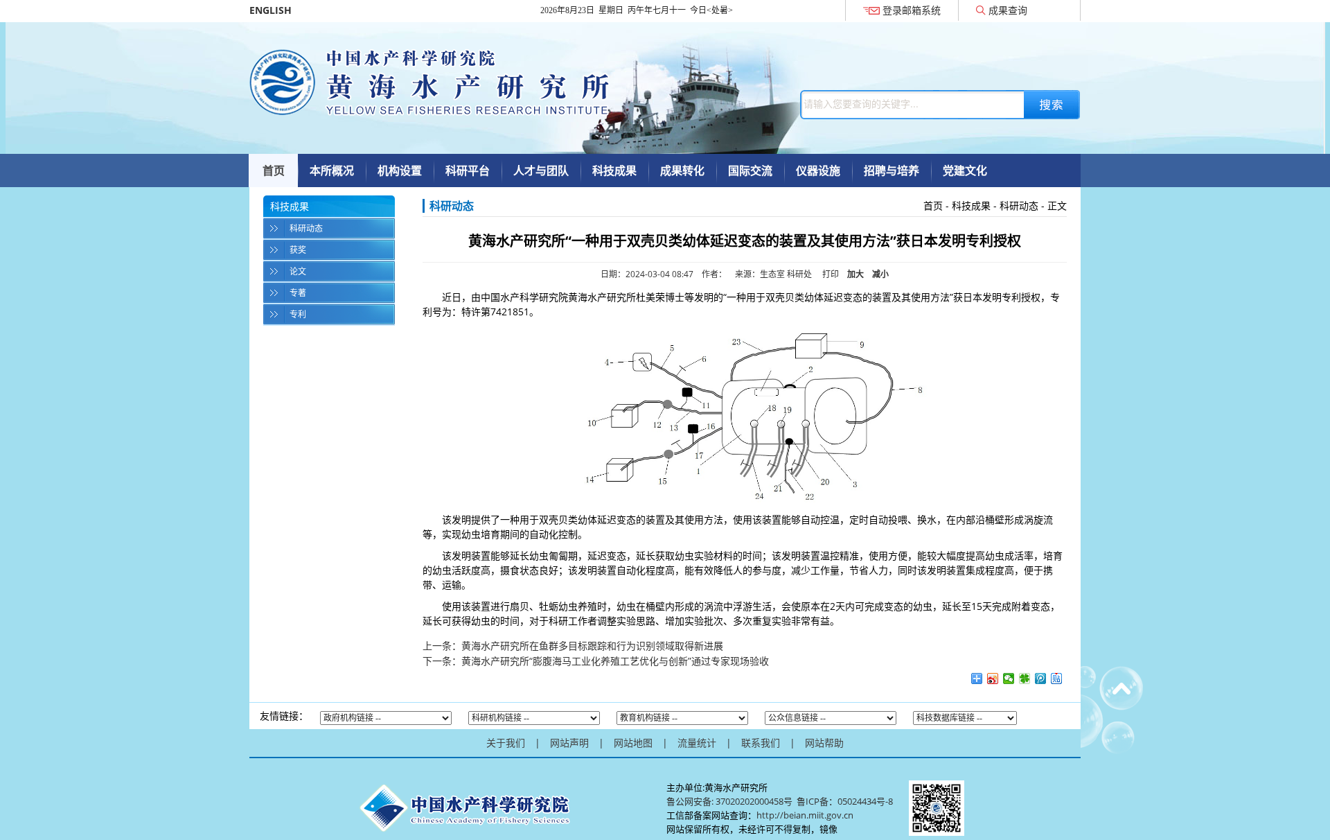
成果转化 (682, 170)
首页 (274, 170)
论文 (298, 271)
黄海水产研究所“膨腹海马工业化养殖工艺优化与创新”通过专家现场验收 (615, 660)
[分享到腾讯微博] (1041, 678)
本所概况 (332, 170)
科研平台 (467, 170)
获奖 (298, 250)
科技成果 (614, 170)
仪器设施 (818, 170)
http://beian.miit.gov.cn (804, 815)
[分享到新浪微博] (993, 678)
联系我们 (760, 742)
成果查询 (1007, 10)
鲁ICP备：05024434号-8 (846, 801)
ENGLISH (270, 10)
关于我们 (505, 742)
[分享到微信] (1009, 678)
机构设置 (400, 170)
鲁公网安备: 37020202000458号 (729, 801)
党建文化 (965, 170)
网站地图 (633, 742)
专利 (298, 314)
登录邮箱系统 (912, 10)
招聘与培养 (891, 170)
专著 (298, 293)
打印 (830, 274)
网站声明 (569, 742)
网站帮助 (824, 742)
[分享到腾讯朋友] (1025, 678)
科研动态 (306, 228)
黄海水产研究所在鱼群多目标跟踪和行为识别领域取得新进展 (592, 645)
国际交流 (750, 170)
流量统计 (696, 742)
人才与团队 (541, 170)
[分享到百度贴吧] (1057, 678)
